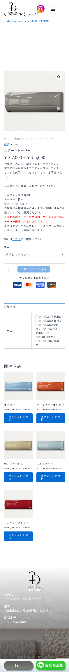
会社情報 (30, 645)
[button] (52, 9)
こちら (16, 239)
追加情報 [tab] (9, 306)
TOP (11, 634)
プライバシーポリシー (40, 651)
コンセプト (27, 634)
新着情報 (12, 645)
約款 (17, 651)
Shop (17, 640)
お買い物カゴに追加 (33, 269)
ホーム (7, 138)
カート (51, 640)
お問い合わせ (50, 645)
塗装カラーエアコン (25, 138)
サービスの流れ (50, 634)
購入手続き (33, 640)
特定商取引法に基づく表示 (34, 657)
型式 (6, 247)
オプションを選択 (18, 418)
